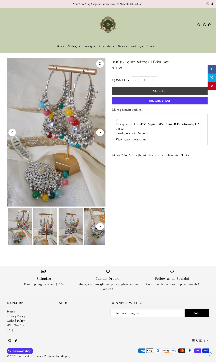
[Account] (204, 24)
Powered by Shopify (57, 356)
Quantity (120, 80)
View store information (131, 139)
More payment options (126, 110)
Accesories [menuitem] (105, 46)
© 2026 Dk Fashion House (24, 356)
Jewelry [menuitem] (87, 46)
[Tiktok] (212, 4)
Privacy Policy (16, 316)
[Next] (100, 132)
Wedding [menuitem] (136, 46)
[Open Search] (198, 24)
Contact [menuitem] (151, 46)
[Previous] (12, 132)
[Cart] (209, 24)
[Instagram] (208, 4)
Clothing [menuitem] (72, 46)
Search (11, 311)
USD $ (200, 341)
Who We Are (15, 325)
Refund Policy (16, 321)
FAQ (10, 330)
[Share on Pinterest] (212, 86)
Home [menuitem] (60, 46)
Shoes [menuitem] (121, 46)
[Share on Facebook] (212, 69)
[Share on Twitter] (212, 78)
